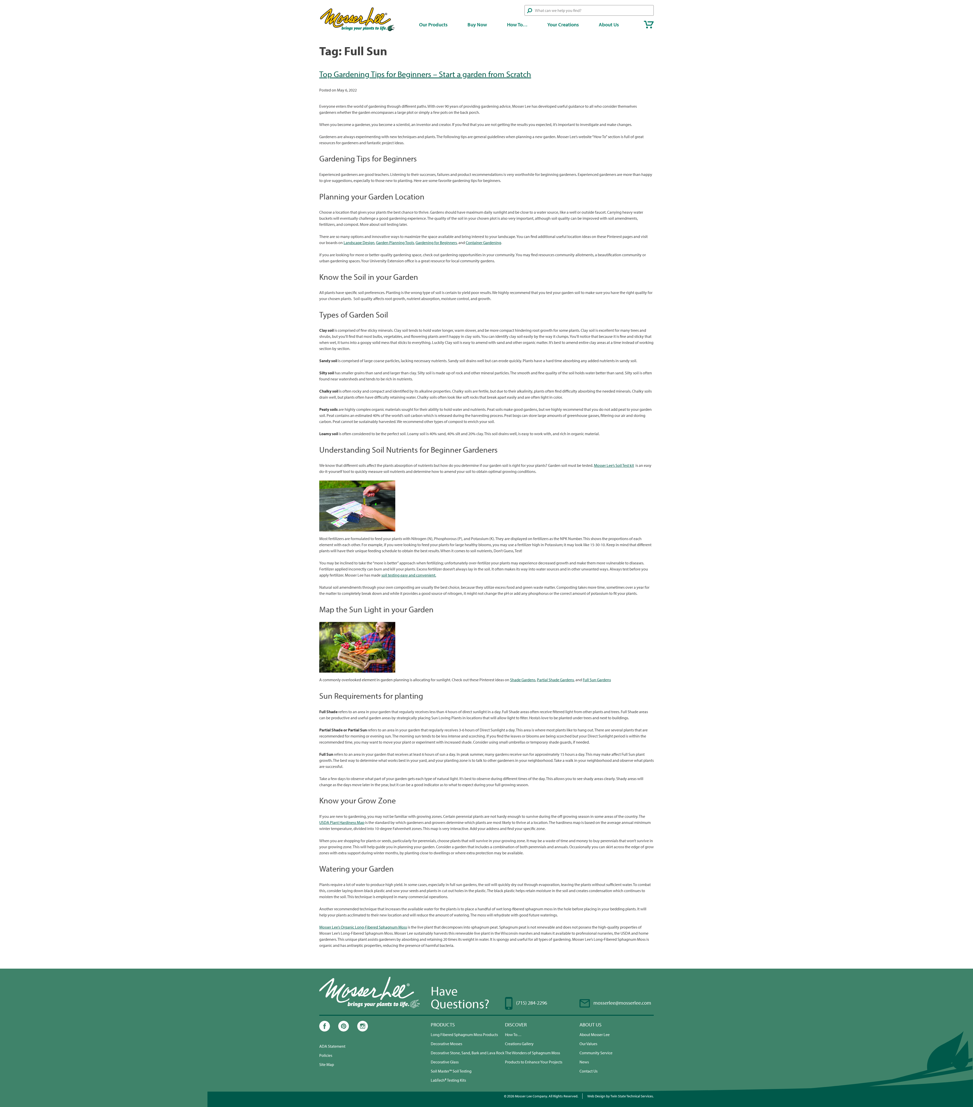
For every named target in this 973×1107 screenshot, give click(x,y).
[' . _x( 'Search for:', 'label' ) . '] (589, 10)
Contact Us (588, 1071)
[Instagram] (362, 1029)
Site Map (326, 1064)
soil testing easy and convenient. (408, 575)
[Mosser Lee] (357, 30)
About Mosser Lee (594, 1034)
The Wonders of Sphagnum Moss (532, 1052)
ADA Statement (332, 1046)
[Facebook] (324, 1029)
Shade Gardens (522, 679)
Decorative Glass (445, 1061)
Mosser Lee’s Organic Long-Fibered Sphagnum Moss (363, 927)
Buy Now (477, 24)
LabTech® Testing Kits (448, 1080)
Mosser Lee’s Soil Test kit (614, 465)
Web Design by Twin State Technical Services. (620, 1096)
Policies (325, 1055)
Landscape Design (359, 242)
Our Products (433, 24)
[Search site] (530, 10)
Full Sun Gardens (597, 679)
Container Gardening (483, 242)
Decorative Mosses (446, 1043)
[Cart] (649, 24)
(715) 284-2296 (531, 1003)
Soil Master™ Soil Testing (451, 1071)
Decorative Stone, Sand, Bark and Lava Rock (467, 1052)
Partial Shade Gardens (555, 679)
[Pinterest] (343, 1029)
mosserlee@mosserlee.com (622, 1003)
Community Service (595, 1052)
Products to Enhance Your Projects (533, 1061)
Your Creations (563, 24)
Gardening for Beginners (436, 242)
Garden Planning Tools (395, 242)
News (584, 1061)
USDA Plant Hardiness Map (341, 822)
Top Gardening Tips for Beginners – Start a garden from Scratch (425, 74)
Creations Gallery (519, 1043)
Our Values (588, 1043)
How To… (517, 24)
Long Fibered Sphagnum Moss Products (464, 1034)
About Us (609, 24)
